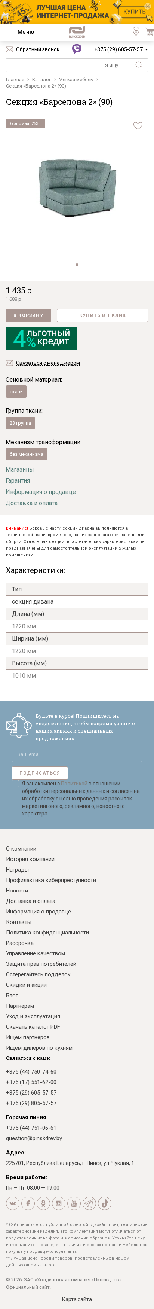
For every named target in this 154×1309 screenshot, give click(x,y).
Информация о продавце (41, 491)
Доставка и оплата (32, 503)
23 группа (20, 423)
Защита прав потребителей (41, 964)
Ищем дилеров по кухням (39, 1047)
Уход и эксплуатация (33, 1016)
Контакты (18, 922)
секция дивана (32, 601)
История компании (30, 859)
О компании (21, 848)
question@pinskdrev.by (34, 1138)
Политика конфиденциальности (47, 932)
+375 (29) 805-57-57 (31, 1103)
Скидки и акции (26, 985)
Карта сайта (77, 1299)
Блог (12, 995)
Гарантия (18, 480)
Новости (17, 890)
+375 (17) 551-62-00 (31, 1082)
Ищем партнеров (28, 1037)
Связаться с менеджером (48, 363)
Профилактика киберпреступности (51, 880)
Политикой (74, 784)
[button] (77, 264)
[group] (77, 188)
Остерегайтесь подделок (38, 974)
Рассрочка (20, 943)
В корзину (28, 315)
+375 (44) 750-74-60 (31, 1071)
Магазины (20, 469)
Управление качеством (35, 953)
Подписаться (39, 773)
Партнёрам (20, 1006)
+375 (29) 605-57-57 (118, 49)
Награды (17, 869)
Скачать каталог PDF (33, 1026)
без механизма (26, 454)
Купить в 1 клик (102, 315)
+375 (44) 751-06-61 (31, 1128)
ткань (16, 391)
